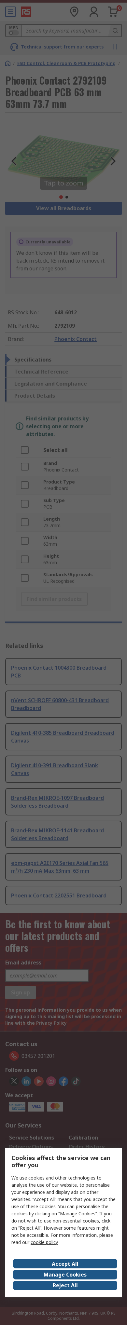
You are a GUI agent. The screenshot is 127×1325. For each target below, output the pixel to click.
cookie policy (44, 1242)
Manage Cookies (65, 1274)
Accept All (65, 1263)
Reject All (65, 1285)
